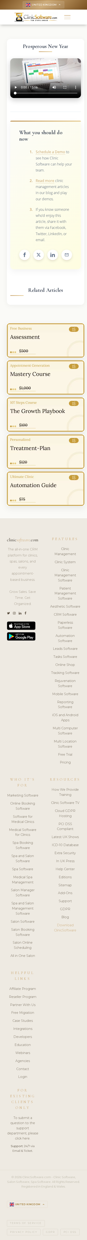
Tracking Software (65, 673)
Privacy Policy (23, 1232)
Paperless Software (65, 625)
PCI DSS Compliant (65, 826)
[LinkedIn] (20, 613)
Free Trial (65, 755)
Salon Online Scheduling (23, 945)
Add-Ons (65, 893)
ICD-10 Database (65, 845)
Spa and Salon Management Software (22, 908)
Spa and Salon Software (22, 858)
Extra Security (65, 853)
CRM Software (65, 615)
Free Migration (22, 1013)
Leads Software (65, 649)
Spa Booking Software (22, 845)
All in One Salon (22, 956)
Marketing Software (22, 795)
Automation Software (65, 638)
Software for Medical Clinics (22, 819)
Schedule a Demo (50, 151)
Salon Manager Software (23, 892)
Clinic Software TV (65, 803)
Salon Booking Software (22, 932)
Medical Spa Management (22, 879)
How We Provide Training (65, 792)
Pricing (65, 762)
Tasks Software (65, 657)
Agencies (22, 1061)
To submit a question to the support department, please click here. (22, 1128)
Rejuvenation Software (65, 683)
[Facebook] (25, 613)
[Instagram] (14, 613)
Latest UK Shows (65, 837)
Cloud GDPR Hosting (65, 813)
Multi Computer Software (65, 730)
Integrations (22, 1029)
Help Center (65, 869)
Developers (22, 1037)
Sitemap (65, 885)
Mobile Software (65, 694)
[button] (67, 17)
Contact (22, 1069)
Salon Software (23, 922)
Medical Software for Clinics (22, 832)
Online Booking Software (22, 806)
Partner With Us (22, 1005)
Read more (45, 180)
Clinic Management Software (65, 575)
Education (22, 1045)
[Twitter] (8, 613)
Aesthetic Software (65, 606)
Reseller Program (22, 997)
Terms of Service (26, 1223)
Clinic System (65, 562)
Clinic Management (65, 551)
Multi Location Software (65, 744)
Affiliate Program (22, 989)
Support (65, 901)
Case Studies (22, 1021)
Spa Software (22, 869)
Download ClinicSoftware (65, 927)
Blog (65, 917)
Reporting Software (65, 704)
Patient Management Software (65, 593)
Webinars (22, 1053)
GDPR (65, 909)
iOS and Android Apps (65, 717)
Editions (65, 877)
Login (22, 1077)
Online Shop (65, 665)
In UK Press (65, 861)
